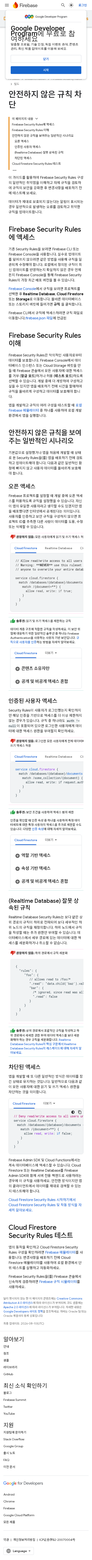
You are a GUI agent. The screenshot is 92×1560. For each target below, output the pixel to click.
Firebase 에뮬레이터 (60, 1252)
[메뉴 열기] (7, 5)
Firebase (9, 1508)
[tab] (25, 548)
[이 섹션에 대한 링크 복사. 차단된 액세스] (45, 1067)
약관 (6, 1539)
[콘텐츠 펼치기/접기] (36, 118)
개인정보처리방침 (24, 1539)
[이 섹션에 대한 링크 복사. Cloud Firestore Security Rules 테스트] (77, 1236)
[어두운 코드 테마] (73, 1112)
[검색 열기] (63, 5)
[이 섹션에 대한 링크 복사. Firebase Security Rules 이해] (25, 344)
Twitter (8, 1407)
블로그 (7, 1393)
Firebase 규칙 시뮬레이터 (58, 1282)
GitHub (8, 1374)
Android (9, 1494)
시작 (46, 70)
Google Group (13, 1446)
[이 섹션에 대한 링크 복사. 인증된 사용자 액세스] (61, 701)
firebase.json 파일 (39, 318)
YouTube (9, 1414)
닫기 (46, 59)
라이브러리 (10, 1367)
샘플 (6, 1360)
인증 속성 (38, 829)
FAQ (6, 1460)
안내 (6, 1346)
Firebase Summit (14, 1400)
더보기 (49, 653)
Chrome (9, 1501)
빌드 (16, 84)
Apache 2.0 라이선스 (16, 1307)
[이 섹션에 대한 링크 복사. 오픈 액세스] (40, 486)
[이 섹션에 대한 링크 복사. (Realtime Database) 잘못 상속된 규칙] (34, 908)
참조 (6, 1353)
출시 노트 (9, 1453)
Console (22, 289)
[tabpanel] (46, 675)
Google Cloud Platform (18, 1515)
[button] (25, 548)
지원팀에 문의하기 (14, 1432)
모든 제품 (9, 1522)
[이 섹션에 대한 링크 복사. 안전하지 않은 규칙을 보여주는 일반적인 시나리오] (78, 441)
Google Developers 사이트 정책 (23, 1311)
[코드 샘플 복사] (79, 1112)
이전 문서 (9, 1467)
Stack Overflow (13, 1439)
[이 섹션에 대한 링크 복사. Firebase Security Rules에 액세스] (39, 238)
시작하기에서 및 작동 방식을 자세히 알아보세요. (45, 1205)
